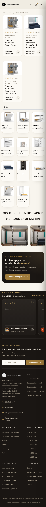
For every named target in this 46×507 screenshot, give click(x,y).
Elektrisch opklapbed (34, 395)
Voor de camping (8, 476)
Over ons (30, 468)
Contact (30, 484)
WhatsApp (9, 407)
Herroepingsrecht (35, 502)
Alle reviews (38, 296)
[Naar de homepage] (12, 375)
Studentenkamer (8, 484)
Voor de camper (8, 468)
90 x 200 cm (31, 436)
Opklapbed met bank (34, 387)
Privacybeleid (25, 502)
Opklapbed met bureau (35, 391)
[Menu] (41, 4)
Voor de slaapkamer (9, 489)
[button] (23, 107)
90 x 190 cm (31, 432)
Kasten (4, 440)
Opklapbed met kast (34, 383)
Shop (11, 13)
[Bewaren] (19, 18)
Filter (6, 107)
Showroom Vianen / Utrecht (12, 419)
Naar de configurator (18, 277)
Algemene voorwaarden (13, 502)
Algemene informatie (34, 472)
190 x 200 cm (32, 457)
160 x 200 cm (32, 453)
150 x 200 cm (32, 449)
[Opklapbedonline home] (10, 4)
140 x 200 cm (32, 445)
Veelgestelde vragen (34, 476)
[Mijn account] (30, 4)
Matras (4, 453)
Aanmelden (35, 362)
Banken (4, 445)
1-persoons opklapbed (10, 432)
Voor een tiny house (9, 472)
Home (4, 13)
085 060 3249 (10, 402)
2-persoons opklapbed (10, 436)
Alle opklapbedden (33, 379)
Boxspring (5, 449)
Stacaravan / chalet (9, 480)
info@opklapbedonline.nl (14, 413)
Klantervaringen (32, 480)
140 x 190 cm (32, 440)
